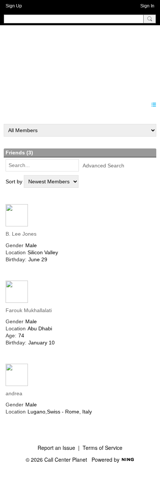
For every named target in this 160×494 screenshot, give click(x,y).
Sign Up (14, 6)
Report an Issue (56, 447)
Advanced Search (103, 165)
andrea (14, 393)
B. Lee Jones (21, 234)
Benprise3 (44, 59)
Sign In (147, 6)
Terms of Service (102, 447)
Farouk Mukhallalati (29, 310)
